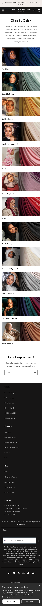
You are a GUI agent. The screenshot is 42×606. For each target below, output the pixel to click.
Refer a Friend (9, 398)
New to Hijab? (9, 408)
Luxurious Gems (8, 318)
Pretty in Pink (7, 169)
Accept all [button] (11, 602)
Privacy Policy (9, 492)
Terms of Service (10, 487)
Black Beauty (7, 244)
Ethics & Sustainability (11, 447)
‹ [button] (2, 3)
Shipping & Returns (10, 477)
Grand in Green (8, 94)
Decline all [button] (30, 602)
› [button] (39, 3)
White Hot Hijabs (9, 269)
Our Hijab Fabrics (10, 437)
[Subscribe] (34, 372)
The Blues (5, 69)
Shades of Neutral (9, 144)
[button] (2, 10)
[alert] (21, 594)
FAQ (6, 472)
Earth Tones (6, 343)
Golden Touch (7, 119)
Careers (7, 453)
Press (6, 458)
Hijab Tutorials (9, 403)
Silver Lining (7, 293)
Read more (29, 595)
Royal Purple (7, 194)
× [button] (39, 586)
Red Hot (5, 219)
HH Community (9, 418)
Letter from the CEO (11, 442)
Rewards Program (10, 393)
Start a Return (9, 482)
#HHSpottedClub (10, 413)
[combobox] (6, 540)
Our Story (7, 432)
